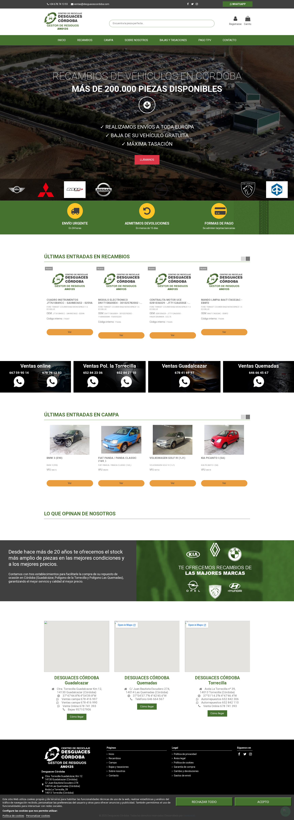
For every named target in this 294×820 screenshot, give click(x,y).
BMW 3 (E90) (54, 457)
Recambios (115, 758)
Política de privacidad (185, 754)
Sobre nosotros (117, 771)
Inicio (111, 754)
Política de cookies (184, 762)
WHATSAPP (239, 4)
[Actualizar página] (218, 19)
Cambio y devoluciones (186, 771)
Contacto (114, 775)
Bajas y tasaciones (119, 766)
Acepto (263, 802)
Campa (113, 762)
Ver (70, 332)
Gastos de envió (182, 775)
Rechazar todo (204, 802)
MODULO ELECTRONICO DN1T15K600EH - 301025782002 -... (120, 301)
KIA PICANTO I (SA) (213, 457)
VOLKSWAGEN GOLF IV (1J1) (167, 457)
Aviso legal (179, 758)
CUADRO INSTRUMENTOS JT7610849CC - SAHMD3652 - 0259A (70, 301)
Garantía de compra (184, 766)
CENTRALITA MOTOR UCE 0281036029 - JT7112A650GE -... (170, 301)
